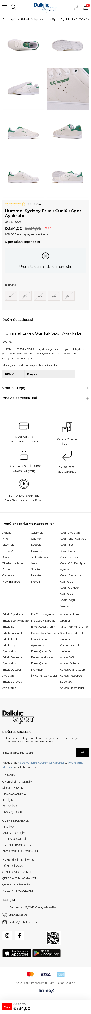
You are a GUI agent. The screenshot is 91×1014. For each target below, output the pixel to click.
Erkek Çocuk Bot (42, 651)
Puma (6, 569)
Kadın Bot (66, 544)
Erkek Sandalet (12, 633)
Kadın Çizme (68, 551)
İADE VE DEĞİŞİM (13, 833)
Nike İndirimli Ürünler (74, 626)
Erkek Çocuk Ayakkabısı (39, 642)
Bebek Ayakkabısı (42, 657)
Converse (8, 575)
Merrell (35, 581)
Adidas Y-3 (67, 657)
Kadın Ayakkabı (70, 532)
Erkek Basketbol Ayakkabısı (13, 660)
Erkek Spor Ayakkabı (15, 620)
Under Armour (11, 551)
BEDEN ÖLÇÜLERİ (14, 839)
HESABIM (8, 775)
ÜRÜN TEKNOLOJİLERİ (17, 845)
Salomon (36, 538)
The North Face (12, 563)
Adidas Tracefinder (72, 688)
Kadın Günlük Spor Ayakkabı (72, 566)
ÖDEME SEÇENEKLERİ (16, 820)
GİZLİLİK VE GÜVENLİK (17, 872)
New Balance (11, 581)
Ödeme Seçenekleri (19, 398)
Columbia (37, 532)
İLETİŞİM (8, 800)
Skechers (8, 544)
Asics (5, 557)
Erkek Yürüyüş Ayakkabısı (12, 684)
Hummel (37, 551)
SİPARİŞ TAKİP (12, 812)
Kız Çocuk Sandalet (43, 620)
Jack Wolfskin (40, 557)
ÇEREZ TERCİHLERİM (16, 884)
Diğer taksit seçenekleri (23, 242)
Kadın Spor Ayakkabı (73, 538)
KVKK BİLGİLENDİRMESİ (18, 860)
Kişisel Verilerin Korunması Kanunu (40, 762)
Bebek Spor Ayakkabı (45, 633)
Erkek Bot (8, 626)
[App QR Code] (53, 938)
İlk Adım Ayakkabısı (44, 675)
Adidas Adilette (69, 663)
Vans (34, 563)
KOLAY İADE (10, 806)
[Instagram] (7, 935)
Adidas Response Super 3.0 (71, 678)
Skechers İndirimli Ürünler (71, 636)
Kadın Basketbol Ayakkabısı (70, 578)
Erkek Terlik (10, 639)
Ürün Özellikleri (17, 320)
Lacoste (36, 575)
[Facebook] (19, 935)
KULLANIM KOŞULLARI (17, 890)
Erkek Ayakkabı (12, 614)
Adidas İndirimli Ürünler (70, 617)
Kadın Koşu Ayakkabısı (67, 603)
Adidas (6, 532)
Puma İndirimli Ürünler (70, 648)
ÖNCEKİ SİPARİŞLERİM (17, 781)
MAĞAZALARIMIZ (14, 793)
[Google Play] (46, 953)
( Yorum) (39, 204)
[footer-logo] (18, 717)
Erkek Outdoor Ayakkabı (11, 672)
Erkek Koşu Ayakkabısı (9, 648)
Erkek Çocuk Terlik (43, 626)
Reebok (36, 544)
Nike (5, 538)
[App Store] (16, 953)
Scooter (36, 569)
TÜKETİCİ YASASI (13, 866)
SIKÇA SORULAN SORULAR (20, 851)
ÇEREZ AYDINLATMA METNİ (20, 878)
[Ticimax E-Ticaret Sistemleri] (45, 991)
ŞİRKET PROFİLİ (12, 787)
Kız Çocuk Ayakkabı (44, 614)
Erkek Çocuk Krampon (39, 666)
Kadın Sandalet (70, 557)
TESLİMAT (9, 827)
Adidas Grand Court (72, 669)
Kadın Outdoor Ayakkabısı (69, 590)
